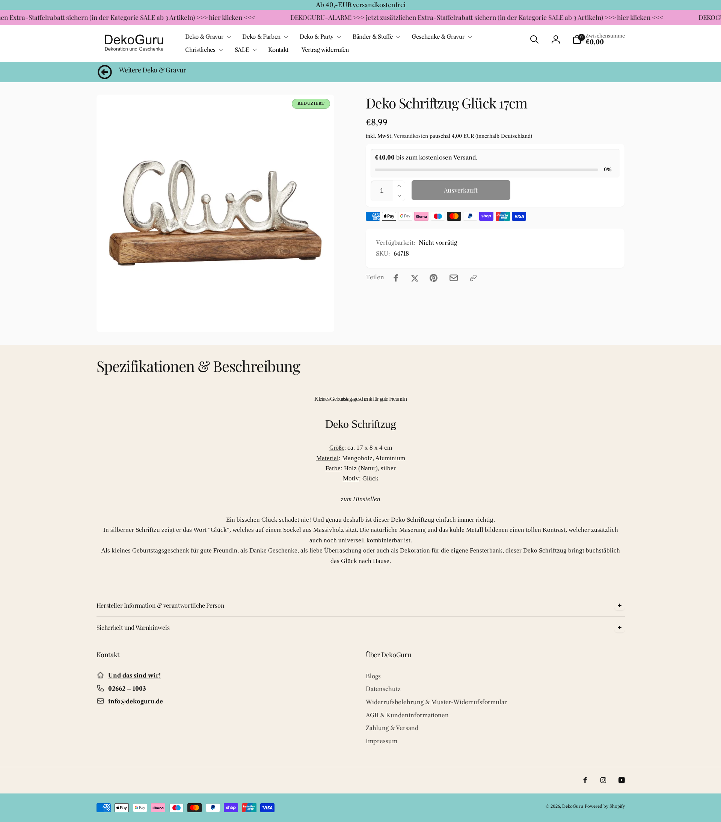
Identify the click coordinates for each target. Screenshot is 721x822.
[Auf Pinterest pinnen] (433, 278)
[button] (207, 37)
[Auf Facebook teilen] (396, 278)
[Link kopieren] (473, 278)
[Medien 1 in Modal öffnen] (215, 213)
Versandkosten (411, 136)
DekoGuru (572, 806)
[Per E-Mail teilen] (454, 278)
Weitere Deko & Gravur (152, 70)
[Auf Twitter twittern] (415, 278)
